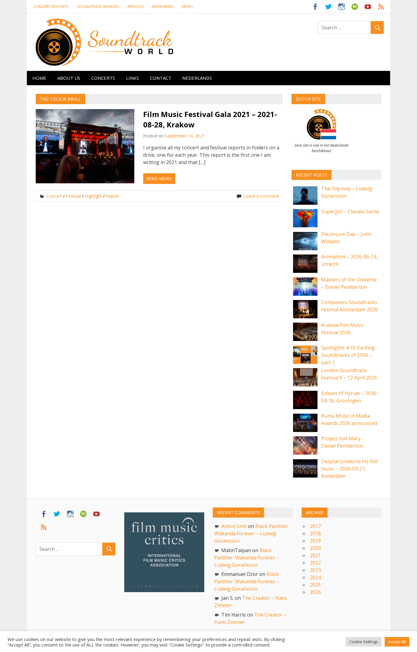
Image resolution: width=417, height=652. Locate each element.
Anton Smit (234, 526)
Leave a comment (261, 196)
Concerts (103, 78)
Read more (159, 178)
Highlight (93, 196)
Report (112, 196)
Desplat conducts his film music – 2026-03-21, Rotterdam (349, 468)
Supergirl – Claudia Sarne (350, 211)
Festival (73, 196)
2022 (315, 562)
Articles (135, 6)
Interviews (163, 6)
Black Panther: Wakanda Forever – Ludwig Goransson (251, 533)
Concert (54, 196)
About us (68, 78)
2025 (315, 584)
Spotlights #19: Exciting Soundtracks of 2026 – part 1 (348, 355)
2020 (315, 548)
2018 (315, 533)
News (187, 6)
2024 (315, 577)
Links (132, 78)
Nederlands (197, 78)
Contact (160, 78)
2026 (315, 592)
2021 (315, 555)
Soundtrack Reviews (98, 6)
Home (39, 78)
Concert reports (51, 6)
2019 (315, 540)
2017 (315, 526)
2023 (315, 570)
